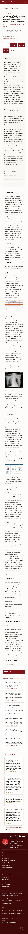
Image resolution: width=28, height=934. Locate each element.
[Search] (26, 2)
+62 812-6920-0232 (6, 903)
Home (4, 7)
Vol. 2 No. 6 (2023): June (8, 8)
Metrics (16, 678)
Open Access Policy (6, 865)
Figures (11, 678)
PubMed (7, 688)
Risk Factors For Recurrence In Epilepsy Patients (14, 799)
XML (7, 50)
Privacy (3, 922)
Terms (8, 922)
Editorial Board (5, 858)
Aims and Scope (5, 855)
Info (22, 678)
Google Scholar (14, 688)
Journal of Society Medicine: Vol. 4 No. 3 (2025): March (13, 771)
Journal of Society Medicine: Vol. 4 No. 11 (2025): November (13, 791)
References (5, 678)
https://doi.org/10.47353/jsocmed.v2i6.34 (11, 38)
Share (14, 50)
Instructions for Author (7, 874)
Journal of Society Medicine (14, 2)
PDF (14, 45)
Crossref (16, 847)
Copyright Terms (5, 882)
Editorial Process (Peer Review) (8, 860)
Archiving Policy (5, 886)
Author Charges (5, 877)
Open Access (13, 922)
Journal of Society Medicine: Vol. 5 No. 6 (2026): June (13, 803)
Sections (7, 44)
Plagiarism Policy (6, 879)
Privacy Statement (6, 884)
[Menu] (2, 2)
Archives (9, 7)
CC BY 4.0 (19, 13)
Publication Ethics (6, 863)
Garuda (11, 847)
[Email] (13, 24)
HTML (22, 45)
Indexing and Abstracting (7, 867)
